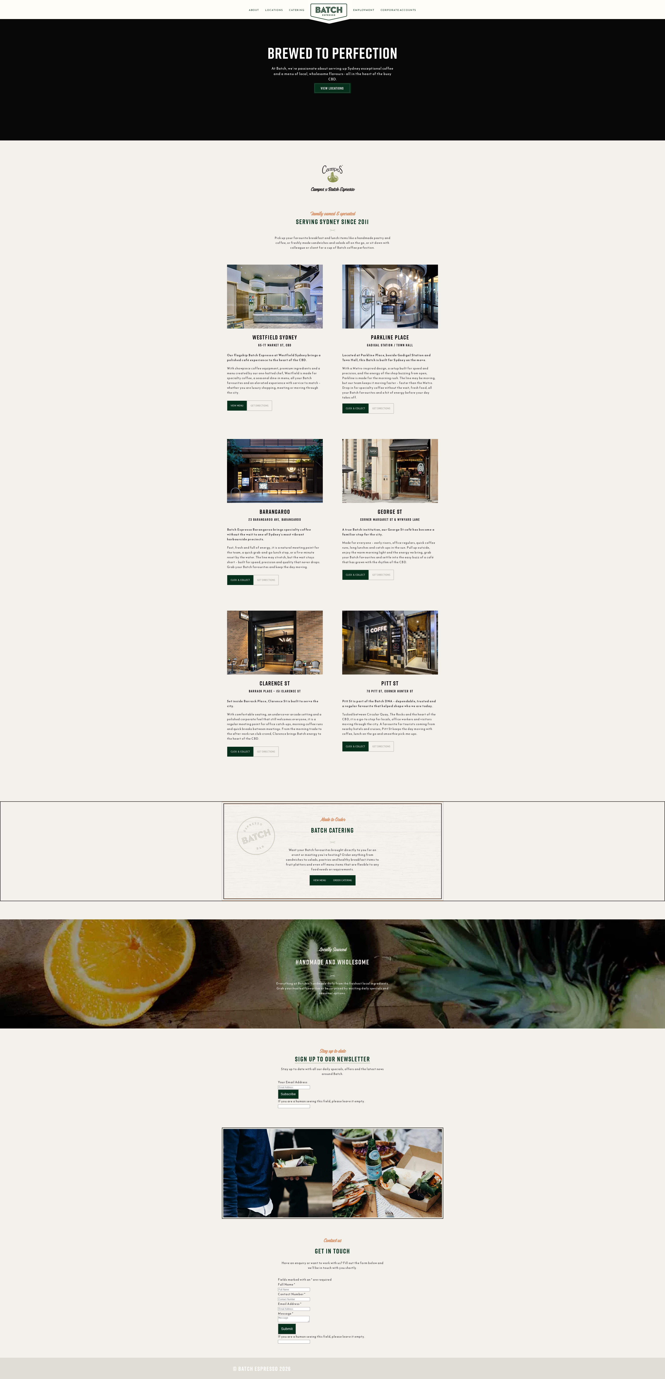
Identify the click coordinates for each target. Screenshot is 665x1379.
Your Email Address (292, 1082)
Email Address (290, 1304)
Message (285, 1313)
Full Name (286, 1284)
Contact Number (291, 1294)
